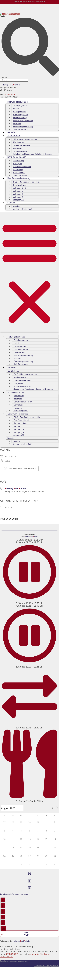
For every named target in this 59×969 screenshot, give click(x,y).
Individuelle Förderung (23, 121)
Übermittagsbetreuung (23, 127)
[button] (29, 272)
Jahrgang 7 (18, 191)
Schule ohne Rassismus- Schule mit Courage (32, 154)
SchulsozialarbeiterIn (22, 166)
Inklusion (17, 124)
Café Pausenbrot (20, 129)
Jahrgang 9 (18, 197)
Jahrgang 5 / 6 (19, 188)
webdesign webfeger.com (18, 961)
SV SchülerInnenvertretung (25, 139)
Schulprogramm (20, 105)
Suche (2, 16)
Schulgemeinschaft (16, 157)
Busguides (17, 148)
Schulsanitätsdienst (21, 151)
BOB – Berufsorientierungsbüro (26, 182)
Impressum (53, 965)
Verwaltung (18, 170)
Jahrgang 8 (18, 194)
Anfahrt (16, 206)
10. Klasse (10, 507)
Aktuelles (11, 132)
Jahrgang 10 (18, 200)
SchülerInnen (13, 135)
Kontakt (11, 202)
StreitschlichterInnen (22, 145)
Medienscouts (19, 142)
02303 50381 (10, 94)
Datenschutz (40, 965)
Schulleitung (18, 160)
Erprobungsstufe (20, 114)
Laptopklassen (19, 111)
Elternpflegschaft (20, 175)
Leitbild (16, 108)
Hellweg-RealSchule (17, 102)
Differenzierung (20, 117)
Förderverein (19, 173)
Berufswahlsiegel (20, 185)
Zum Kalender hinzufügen (21, 469)
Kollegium (17, 163)
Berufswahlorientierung (18, 178)
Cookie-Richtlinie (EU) (22, 209)
